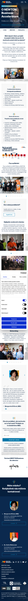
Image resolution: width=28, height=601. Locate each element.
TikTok (26, 562)
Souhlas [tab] (5, 276)
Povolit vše (14, 319)
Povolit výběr (14, 323)
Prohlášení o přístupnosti (7, 578)
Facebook (16, 562)
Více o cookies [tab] (23, 276)
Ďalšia (26, 187)
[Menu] (22, 2)
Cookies (3, 576)
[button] (6, 196)
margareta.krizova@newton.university (12, 520)
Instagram (18, 562)
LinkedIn (6, 409)
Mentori (12, 30)
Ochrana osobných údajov (8, 572)
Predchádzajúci (3, 375)
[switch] (24, 304)
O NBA (5, 30)
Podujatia (21, 30)
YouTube (23, 562)
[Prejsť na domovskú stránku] (6, 2)
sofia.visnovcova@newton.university (12, 551)
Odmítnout (14, 326)
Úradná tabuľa (5, 574)
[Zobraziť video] (14, 73)
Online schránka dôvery (7, 569)
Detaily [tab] (14, 276)
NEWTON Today (5, 565)
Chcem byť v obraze (14, 439)
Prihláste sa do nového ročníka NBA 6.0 (11, 24)
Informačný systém (6, 567)
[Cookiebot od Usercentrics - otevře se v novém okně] (20, 273)
